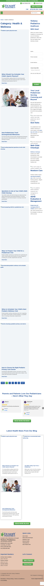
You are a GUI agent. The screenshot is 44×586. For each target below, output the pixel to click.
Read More (4, 83)
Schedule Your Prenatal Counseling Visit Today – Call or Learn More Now (22, 0)
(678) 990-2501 (7, 546)
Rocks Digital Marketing (37, 578)
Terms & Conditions (19, 578)
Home (2, 19)
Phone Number (33, 56)
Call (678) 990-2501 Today (34, 9)
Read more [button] (26, 410)
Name (31, 51)
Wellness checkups (35, 151)
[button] (2, 13)
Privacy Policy (10, 578)
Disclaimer (3, 578)
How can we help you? (35, 73)
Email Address (33, 62)
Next (22, 383)
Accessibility (4, 580)
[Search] (42, 13)
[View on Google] (3, 402)
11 (19, 383)
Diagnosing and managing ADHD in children (35, 207)
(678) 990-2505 (6, 548)
